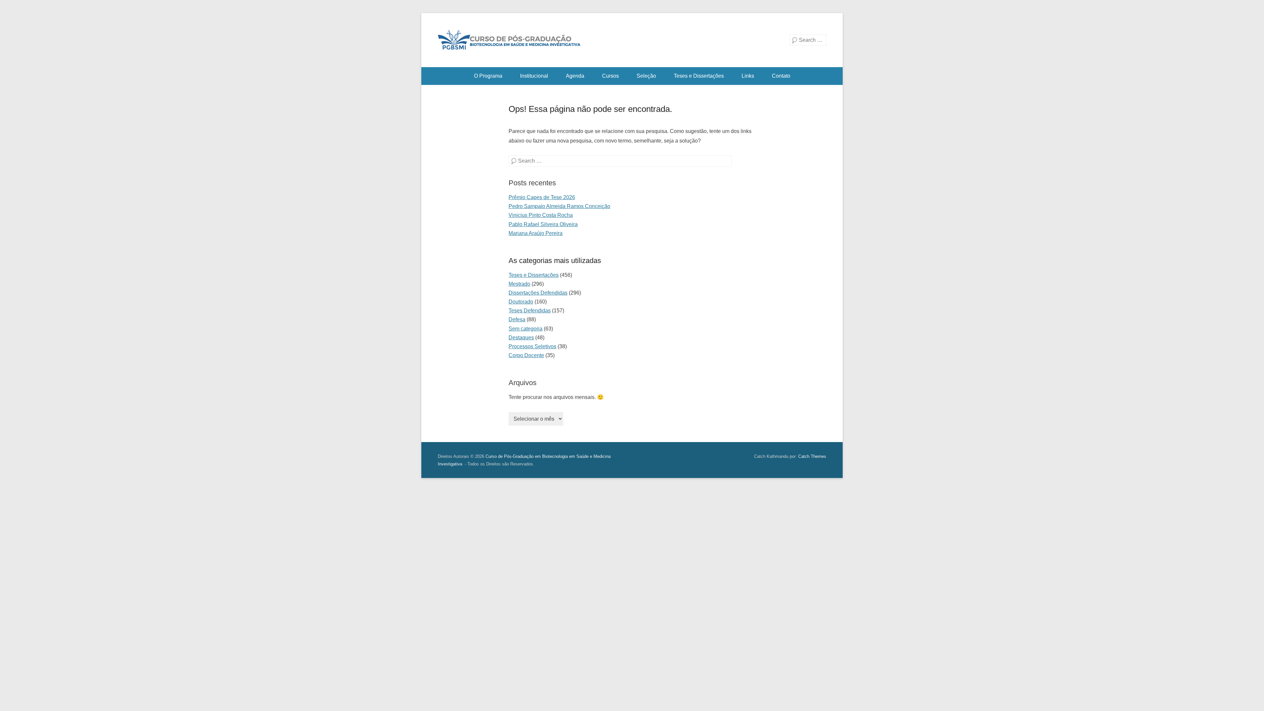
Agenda (575, 76)
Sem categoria (525, 328)
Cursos (610, 76)
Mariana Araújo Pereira (536, 233)
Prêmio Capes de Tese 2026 (542, 197)
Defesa (517, 319)
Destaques (521, 337)
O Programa (488, 76)
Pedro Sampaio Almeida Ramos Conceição (559, 206)
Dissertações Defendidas (538, 293)
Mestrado (519, 284)
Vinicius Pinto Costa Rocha (541, 215)
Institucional (534, 76)
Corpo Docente (526, 355)
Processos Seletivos (532, 346)
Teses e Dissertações (699, 76)
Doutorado (521, 301)
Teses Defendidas (530, 310)
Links (748, 76)
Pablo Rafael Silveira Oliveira (543, 224)
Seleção (646, 76)
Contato (781, 76)
